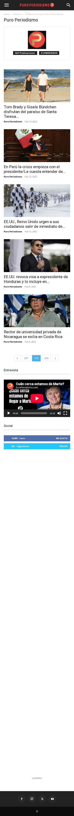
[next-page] (55, 358)
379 (46, 358)
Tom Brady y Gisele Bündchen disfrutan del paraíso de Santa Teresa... (30, 112)
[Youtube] (52, 799)
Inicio (6, 14)
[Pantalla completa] (65, 413)
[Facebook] (21, 799)
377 (26, 358)
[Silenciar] (59, 413)
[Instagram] (32, 799)
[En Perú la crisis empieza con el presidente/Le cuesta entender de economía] (37, 145)
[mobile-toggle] (6, 5)
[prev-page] (17, 358)
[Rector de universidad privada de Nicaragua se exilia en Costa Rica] (37, 310)
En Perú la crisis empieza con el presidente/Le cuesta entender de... (35, 169)
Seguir (63, 446)
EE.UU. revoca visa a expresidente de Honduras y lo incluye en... (36, 279)
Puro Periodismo (13, 121)
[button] (68, 5)
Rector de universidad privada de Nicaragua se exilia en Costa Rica (33, 334)
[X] (42, 799)
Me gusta (62, 438)
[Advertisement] (37, 613)
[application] (37, 398)
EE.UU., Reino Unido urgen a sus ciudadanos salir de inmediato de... (34, 224)
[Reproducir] (9, 413)
